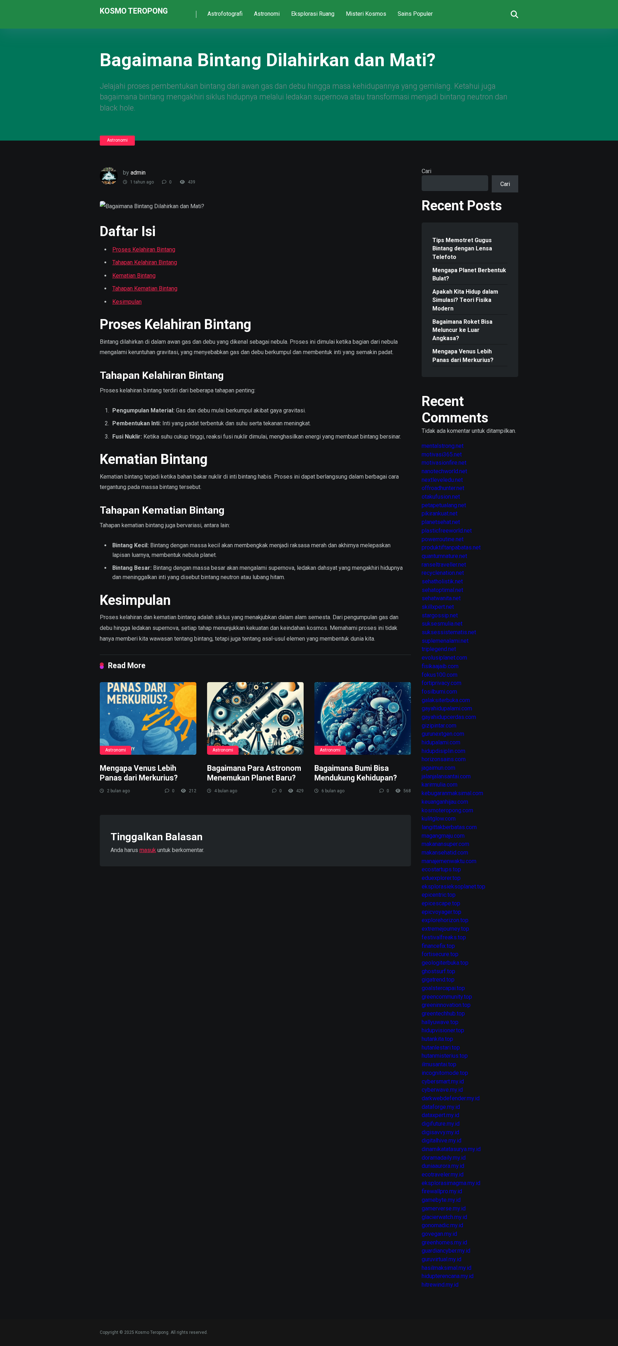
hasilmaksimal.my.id (446, 1267)
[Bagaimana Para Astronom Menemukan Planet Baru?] (255, 718)
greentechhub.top (443, 1013)
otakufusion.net (441, 496)
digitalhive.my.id (441, 1140)
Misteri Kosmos (366, 13)
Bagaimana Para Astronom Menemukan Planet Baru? (254, 773)
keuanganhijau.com (445, 801)
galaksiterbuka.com (446, 700)
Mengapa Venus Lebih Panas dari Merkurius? (139, 773)
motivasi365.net (442, 454)
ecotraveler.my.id (443, 1174)
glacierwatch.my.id (444, 1217)
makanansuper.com (445, 844)
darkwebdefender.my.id (451, 1098)
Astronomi (267, 13)
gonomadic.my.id (442, 1225)
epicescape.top (441, 903)
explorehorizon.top (445, 920)
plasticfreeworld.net (447, 530)
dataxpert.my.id (440, 1115)
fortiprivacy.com (441, 683)
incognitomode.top (445, 1073)
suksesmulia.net (442, 623)
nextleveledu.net (442, 479)
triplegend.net (439, 649)
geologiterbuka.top (445, 962)
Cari (426, 171)
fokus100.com (439, 674)
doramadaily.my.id (444, 1157)
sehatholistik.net (442, 581)
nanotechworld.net (444, 471)
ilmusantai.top (439, 1064)
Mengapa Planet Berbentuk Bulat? (469, 274)
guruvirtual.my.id (441, 1259)
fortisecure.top (440, 954)
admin (138, 172)
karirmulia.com (439, 784)
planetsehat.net (441, 522)
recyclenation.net (443, 572)
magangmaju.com (443, 835)
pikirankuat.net (439, 513)
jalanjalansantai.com (446, 776)
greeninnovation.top (446, 1005)
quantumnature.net (444, 556)
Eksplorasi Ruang (312, 13)
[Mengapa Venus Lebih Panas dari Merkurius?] (148, 718)
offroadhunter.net (443, 488)
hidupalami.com (441, 742)
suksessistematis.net (449, 632)
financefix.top (438, 946)
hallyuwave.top (440, 1022)
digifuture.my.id (441, 1123)
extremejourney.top (445, 928)
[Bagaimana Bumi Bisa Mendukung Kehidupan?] (362, 718)
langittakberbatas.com (449, 827)
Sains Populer (415, 13)
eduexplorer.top (441, 878)
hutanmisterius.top (445, 1055)
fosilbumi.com (439, 691)
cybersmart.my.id (443, 1081)
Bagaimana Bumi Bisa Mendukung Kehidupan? (355, 773)
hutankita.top (437, 1039)
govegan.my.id (439, 1233)
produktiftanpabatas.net (451, 547)
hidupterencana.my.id (448, 1276)
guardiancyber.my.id (446, 1250)
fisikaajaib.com (440, 666)
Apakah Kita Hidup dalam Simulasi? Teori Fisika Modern (465, 300)
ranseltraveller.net (444, 564)
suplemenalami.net (445, 640)
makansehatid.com (445, 852)
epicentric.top (439, 894)
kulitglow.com (439, 818)
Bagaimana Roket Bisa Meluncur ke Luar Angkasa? (462, 330)
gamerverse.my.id (444, 1208)
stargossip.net (440, 615)
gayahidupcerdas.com (449, 717)
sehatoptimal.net (442, 590)
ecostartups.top (441, 869)
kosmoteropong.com (447, 810)
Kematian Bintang (134, 275)
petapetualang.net (444, 505)
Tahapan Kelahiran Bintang (144, 262)
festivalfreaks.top (444, 937)
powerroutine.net (443, 539)
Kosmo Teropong (134, 10)
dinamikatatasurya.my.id (451, 1149)
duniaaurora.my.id (443, 1166)
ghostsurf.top (438, 971)
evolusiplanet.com (444, 657)
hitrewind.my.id (440, 1284)
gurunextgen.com (443, 733)
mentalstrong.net (443, 445)
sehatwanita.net (441, 598)
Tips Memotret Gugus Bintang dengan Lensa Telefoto (462, 248)
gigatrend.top (438, 979)
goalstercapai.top (443, 988)
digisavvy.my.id (440, 1132)
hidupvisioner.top (443, 1030)
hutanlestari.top (441, 1047)
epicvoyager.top (441, 912)
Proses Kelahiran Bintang (143, 249)
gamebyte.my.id (441, 1199)
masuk (147, 850)
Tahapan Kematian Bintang (144, 288)
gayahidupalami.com (447, 708)
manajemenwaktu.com (449, 861)
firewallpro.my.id (442, 1191)
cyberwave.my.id (442, 1089)
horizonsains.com (444, 759)
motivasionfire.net (444, 462)
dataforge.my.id (441, 1106)
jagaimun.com (438, 767)
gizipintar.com (439, 725)
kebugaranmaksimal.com (452, 793)
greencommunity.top (447, 996)
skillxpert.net (438, 606)
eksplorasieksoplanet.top (453, 886)
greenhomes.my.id (444, 1242)
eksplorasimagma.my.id (451, 1183)
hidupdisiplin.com (443, 751)
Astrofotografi (224, 13)
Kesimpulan (127, 301)
